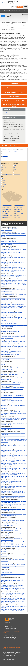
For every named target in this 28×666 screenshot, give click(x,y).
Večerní (15, 167)
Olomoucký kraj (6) (18, 207)
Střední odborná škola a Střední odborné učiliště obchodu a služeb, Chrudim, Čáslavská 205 (14, 456)
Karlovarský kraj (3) (6, 211)
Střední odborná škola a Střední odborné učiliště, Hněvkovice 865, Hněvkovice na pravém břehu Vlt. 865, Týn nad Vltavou (13, 319)
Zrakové (3, 165)
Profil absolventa (14, 96)
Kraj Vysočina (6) (6, 213)
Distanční (16, 171)
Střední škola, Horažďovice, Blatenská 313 (10, 354)
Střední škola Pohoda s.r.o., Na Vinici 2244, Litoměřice (12, 397)
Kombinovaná (17, 174)
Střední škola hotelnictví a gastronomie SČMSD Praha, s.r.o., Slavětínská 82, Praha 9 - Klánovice (13, 240)
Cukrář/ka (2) (5, 156)
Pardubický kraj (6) (18, 209)
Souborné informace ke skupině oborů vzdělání (14, 105)
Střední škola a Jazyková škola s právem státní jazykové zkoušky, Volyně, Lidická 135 (13, 337)
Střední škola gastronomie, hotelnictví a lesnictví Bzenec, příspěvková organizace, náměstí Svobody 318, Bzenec (13, 519)
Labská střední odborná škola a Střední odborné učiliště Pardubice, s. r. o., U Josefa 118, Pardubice (13, 461)
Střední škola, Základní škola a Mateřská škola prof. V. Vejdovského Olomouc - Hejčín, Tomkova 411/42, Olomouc (13, 545)
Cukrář (6, 112)
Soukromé (4, 180)
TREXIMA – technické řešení (11, 628)
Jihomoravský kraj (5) (7, 209)
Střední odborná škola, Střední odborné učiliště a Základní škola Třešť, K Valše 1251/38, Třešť (13, 487)
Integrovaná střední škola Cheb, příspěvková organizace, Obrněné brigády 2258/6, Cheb (13, 368)
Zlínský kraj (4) (17, 217)
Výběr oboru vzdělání (12, 10)
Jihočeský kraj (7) (6, 207)
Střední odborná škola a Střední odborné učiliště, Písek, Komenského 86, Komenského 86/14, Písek (13, 330)
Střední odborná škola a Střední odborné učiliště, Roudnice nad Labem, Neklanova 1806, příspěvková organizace (13, 394)
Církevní (3, 182)
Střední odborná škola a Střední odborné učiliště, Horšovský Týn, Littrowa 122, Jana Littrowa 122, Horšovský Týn (14, 347)
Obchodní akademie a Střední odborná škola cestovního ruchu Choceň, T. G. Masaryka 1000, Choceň (13, 474)
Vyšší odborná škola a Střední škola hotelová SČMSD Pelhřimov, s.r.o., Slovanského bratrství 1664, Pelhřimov (13, 492)
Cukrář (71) (5, 154)
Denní (15, 165)
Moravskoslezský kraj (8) (19, 205)
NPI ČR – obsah (8, 626)
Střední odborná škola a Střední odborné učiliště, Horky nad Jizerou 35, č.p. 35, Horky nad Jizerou (14, 281)
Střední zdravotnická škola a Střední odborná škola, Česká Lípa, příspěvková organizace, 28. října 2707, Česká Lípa (13, 419)
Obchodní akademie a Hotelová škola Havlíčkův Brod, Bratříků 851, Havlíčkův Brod (12, 482)
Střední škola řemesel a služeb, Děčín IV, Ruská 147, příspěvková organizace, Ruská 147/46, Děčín (12, 383)
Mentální (4, 171)
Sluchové (4, 167)
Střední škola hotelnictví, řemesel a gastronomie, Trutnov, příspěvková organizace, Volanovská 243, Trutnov (13, 451)
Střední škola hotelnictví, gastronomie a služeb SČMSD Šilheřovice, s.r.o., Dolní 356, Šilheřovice (12, 602)
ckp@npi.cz (8, 643)
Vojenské (4, 184)
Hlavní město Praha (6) (7, 205)
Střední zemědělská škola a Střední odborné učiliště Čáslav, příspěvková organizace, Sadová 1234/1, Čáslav (13, 276)
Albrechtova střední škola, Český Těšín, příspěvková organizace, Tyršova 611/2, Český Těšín (12, 586)
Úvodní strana (4, 10)
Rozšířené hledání (4, 186)
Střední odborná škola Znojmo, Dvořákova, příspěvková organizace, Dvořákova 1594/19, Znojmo (13, 529)
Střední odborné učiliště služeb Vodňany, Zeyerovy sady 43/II (14, 335)
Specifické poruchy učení (7, 174)
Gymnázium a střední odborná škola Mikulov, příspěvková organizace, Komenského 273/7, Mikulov (13, 514)
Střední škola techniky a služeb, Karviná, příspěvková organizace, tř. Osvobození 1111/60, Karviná (12, 589)
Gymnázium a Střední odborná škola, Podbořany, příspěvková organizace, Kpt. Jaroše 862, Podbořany (12, 401)
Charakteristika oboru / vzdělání (14, 92)
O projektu (7, 622)
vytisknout (25, 14)
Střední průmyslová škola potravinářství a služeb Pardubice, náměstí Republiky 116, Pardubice (14, 464)
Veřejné (3, 178)
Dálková (15, 169)
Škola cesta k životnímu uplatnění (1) (10, 151)
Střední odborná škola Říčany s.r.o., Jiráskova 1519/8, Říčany (13, 294)
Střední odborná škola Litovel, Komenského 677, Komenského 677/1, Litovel (11, 539)
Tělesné (3, 169)
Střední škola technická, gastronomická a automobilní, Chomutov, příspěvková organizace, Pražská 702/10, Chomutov (12, 389)
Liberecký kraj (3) (6, 217)
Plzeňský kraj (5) (18, 211)
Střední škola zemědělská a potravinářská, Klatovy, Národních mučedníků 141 (12, 352)
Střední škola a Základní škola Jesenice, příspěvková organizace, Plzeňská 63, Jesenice (12, 313)
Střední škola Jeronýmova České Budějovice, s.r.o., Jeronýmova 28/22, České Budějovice (11, 322)
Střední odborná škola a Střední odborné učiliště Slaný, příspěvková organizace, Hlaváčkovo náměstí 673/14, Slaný (13, 268)
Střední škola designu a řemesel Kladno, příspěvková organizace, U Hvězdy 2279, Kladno (12, 271)
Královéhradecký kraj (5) (7, 215)
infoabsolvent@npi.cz (10, 659)
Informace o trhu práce (14, 88)
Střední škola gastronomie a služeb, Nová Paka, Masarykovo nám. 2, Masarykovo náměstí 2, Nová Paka (14, 446)
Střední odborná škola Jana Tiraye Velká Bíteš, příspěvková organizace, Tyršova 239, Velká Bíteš (13, 501)
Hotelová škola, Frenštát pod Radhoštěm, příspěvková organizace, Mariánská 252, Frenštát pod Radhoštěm (12, 594)
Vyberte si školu (14, 83)
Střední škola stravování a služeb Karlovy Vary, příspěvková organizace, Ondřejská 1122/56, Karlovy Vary (13, 373)
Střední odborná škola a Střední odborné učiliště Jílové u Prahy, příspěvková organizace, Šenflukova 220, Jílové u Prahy (13, 299)
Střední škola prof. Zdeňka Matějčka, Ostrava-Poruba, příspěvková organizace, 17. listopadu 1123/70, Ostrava (13, 610)
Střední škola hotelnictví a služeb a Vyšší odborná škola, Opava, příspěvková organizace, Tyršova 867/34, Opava (13, 599)
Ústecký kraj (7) (18, 215)
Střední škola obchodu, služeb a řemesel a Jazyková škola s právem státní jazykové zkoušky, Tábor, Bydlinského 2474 (13, 342)
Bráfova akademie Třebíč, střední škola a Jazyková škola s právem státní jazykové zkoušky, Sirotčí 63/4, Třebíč (13, 496)
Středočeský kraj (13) (19, 213)
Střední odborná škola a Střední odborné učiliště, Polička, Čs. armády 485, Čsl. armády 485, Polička (14, 469)
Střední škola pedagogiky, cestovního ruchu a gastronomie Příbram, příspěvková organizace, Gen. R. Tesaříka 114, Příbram (13, 308)
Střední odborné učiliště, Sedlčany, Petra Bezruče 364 (12, 304)
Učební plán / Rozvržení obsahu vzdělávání (14, 101)
